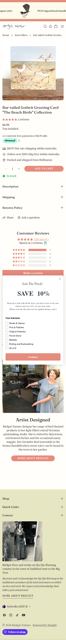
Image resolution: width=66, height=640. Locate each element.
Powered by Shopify (45, 625)
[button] (10, 119)
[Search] (45, 26)
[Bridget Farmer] (21, 11)
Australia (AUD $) (17, 606)
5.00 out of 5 (41, 239)
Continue (33, 357)
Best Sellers (21, 35)
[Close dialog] (60, 279)
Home (5, 35)
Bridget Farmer (21, 625)
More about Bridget (33, 458)
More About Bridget (17, 595)
